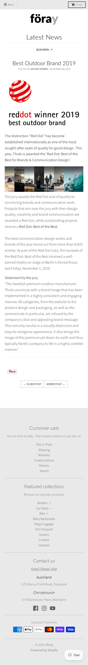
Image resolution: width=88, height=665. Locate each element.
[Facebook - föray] (35, 608)
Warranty (44, 455)
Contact (44, 540)
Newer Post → (55, 384)
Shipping (44, 450)
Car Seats (42, 508)
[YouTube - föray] (52, 608)
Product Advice (44, 460)
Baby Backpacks (44, 519)
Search (44, 471)
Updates (44, 545)
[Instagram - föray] (44, 608)
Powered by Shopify (44, 650)
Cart (79, 5)
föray (49, 645)
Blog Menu (42, 49)
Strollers (42, 503)
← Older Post (32, 384)
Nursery (44, 535)
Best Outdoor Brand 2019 (44, 63)
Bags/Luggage (44, 524)
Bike (42, 513)
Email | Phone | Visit (44, 569)
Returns (44, 465)
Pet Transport (44, 529)
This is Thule (44, 444)
